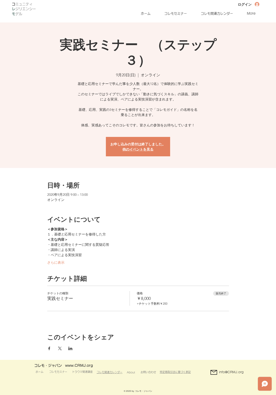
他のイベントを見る (138, 149)
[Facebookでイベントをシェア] (49, 348)
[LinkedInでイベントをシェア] (70, 348)
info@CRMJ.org (231, 372)
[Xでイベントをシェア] (60, 348)
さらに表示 (55, 262)
